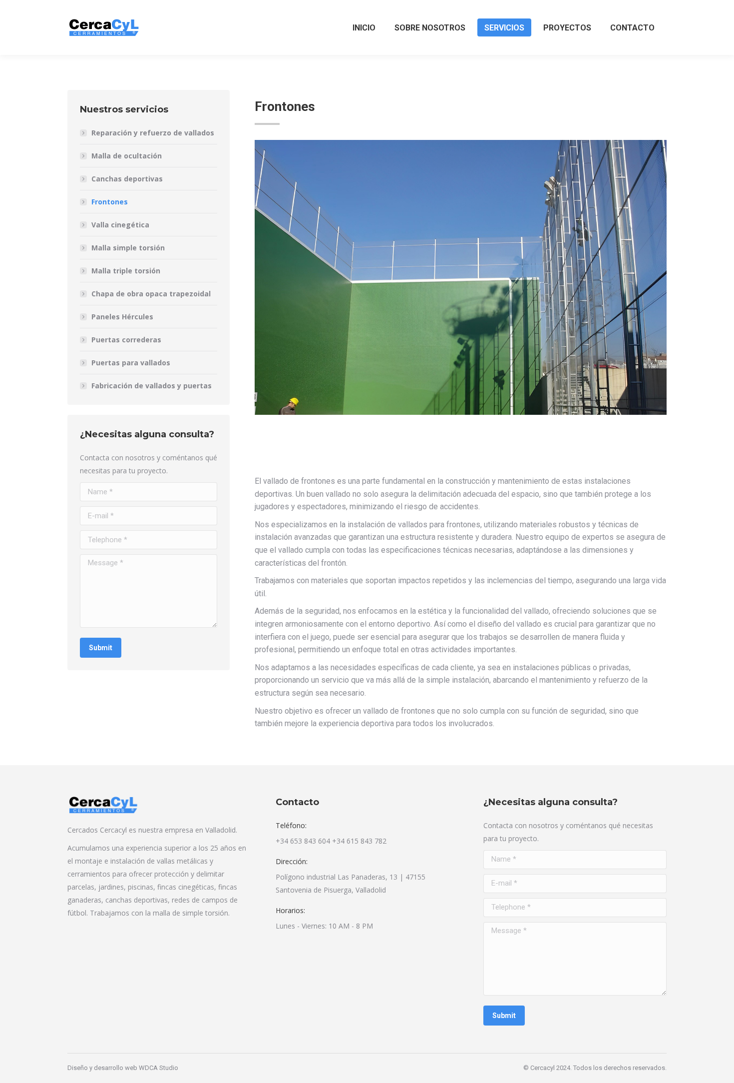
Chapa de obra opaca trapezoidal (151, 293)
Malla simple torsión (128, 247)
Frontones (109, 201)
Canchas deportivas (127, 178)
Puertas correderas (126, 339)
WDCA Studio (158, 1068)
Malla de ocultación (126, 155)
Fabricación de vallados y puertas (151, 385)
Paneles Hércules (122, 316)
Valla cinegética (120, 224)
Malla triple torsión (125, 270)
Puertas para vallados (130, 362)
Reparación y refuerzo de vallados (152, 132)
